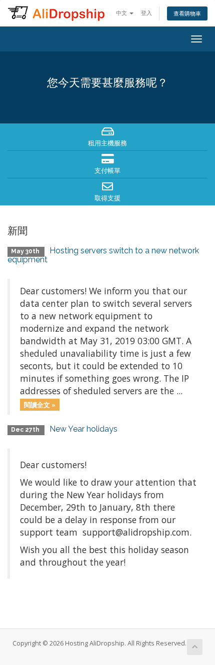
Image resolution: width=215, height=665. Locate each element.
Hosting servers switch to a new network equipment (103, 255)
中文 (122, 12)
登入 (146, 12)
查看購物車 (187, 13)
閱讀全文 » (40, 404)
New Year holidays (84, 429)
